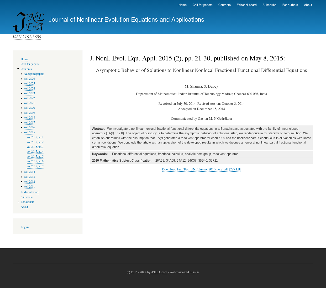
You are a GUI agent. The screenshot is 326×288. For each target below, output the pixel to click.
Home (183, 4)
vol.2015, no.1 (35, 137)
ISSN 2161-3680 (27, 37)
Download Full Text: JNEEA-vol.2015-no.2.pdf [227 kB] (201, 169)
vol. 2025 (29, 83)
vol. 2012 (29, 181)
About (308, 4)
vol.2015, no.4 (35, 151)
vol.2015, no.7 (35, 166)
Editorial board (247, 4)
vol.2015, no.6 (35, 161)
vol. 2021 (29, 103)
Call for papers (203, 4)
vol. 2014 (29, 172)
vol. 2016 (29, 127)
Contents (224, 4)
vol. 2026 (29, 79)
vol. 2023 (29, 93)
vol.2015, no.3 (35, 147)
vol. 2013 (29, 177)
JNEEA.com (159, 272)
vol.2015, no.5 (35, 156)
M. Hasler (192, 272)
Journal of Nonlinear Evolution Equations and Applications (126, 19)
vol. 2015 (29, 132)
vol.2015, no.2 (35, 142)
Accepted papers (34, 74)
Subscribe (269, 4)
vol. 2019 (29, 113)
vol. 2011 (29, 186)
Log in (25, 227)
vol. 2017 (29, 122)
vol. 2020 (29, 108)
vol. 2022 (29, 98)
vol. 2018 (29, 117)
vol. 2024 (29, 88)
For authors (290, 4)
